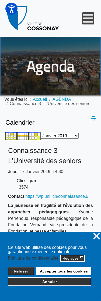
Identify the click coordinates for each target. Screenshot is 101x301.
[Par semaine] (23, 135)
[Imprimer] (93, 118)
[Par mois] (11, 135)
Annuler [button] (49, 282)
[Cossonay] (33, 18)
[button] (11, 9)
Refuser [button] (21, 271)
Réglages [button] (72, 258)
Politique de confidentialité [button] (33, 258)
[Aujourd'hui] (35, 135)
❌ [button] (96, 236)
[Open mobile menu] (88, 18)
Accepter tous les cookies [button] (64, 271)
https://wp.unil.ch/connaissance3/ (56, 196)
